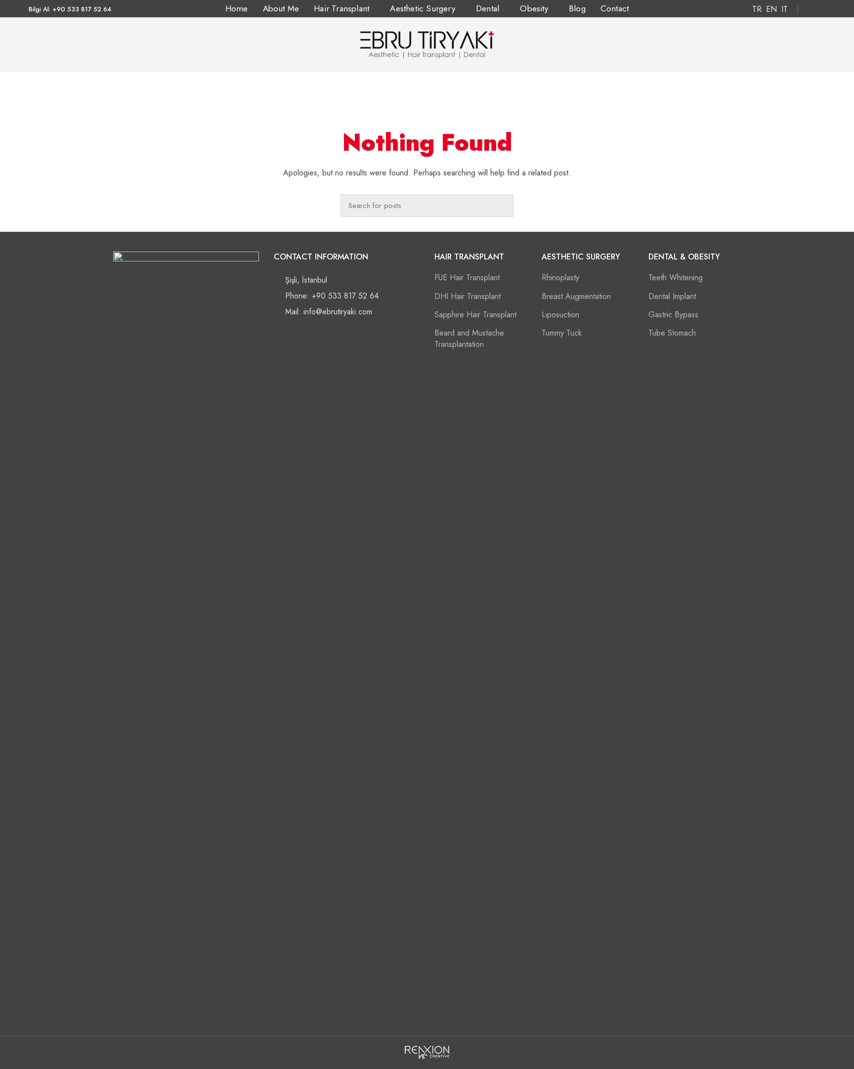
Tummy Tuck (562, 333)
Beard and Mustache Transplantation (469, 338)
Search (501, 205)
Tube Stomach (672, 333)
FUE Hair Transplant (467, 277)
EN (771, 9)
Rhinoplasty (560, 277)
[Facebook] (808, 8)
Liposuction (560, 314)
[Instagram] (819, 8)
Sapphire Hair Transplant (475, 314)
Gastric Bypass (673, 314)
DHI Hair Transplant (467, 296)
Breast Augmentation (576, 296)
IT (784, 9)
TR (757, 9)
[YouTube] (197, 1009)
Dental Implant (672, 296)
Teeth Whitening (675, 277)
